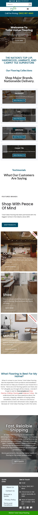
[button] (27, 8)
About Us (10, 487)
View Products (19, 100)
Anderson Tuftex (28, 393)
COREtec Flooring (13, 393)
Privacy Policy (10, 500)
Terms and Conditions (8, 504)
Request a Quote (8, 495)
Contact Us (10, 491)
